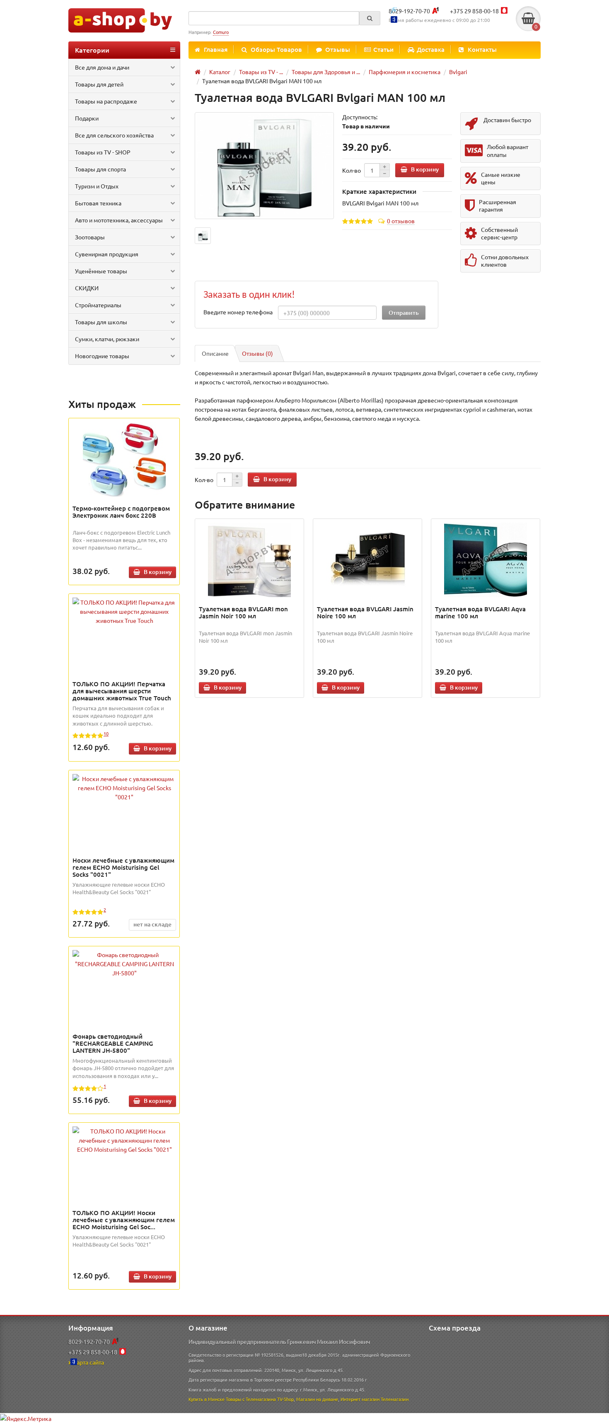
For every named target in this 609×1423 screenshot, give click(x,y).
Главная (215, 49)
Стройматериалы (98, 305)
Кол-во (351, 170)
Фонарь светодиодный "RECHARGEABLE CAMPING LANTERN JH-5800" (112, 1043)
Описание (215, 353)
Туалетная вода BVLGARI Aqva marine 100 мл (480, 612)
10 (106, 733)
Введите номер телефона (238, 312)
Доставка (431, 49)
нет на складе (152, 924)
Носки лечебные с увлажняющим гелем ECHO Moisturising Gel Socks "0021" (123, 867)
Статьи (383, 49)
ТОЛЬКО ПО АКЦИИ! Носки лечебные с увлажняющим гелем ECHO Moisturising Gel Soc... (123, 1219)
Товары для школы (101, 322)
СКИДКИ (87, 288)
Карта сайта (88, 1362)
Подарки (87, 118)
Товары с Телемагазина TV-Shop (260, 1399)
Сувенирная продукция (106, 254)
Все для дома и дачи (102, 67)
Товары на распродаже (106, 101)
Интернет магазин (360, 1399)
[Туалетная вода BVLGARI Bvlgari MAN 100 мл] (264, 165)
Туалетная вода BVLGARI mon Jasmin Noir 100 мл (243, 612)
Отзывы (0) (257, 353)
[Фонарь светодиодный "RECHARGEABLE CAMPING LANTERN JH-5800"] (124, 963)
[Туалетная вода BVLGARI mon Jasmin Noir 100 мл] (249, 560)
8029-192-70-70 (409, 10)
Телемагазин (394, 1399)
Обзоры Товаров (276, 49)
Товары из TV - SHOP (102, 152)
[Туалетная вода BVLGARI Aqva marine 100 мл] (485, 560)
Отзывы (337, 49)
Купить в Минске (206, 1399)
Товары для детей (99, 84)
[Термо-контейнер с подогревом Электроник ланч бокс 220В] (124, 459)
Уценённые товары (101, 271)
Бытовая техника (98, 203)
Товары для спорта (100, 169)
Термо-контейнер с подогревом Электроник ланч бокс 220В (121, 511)
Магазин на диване (317, 1399)
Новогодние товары (102, 355)
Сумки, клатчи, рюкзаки (107, 338)
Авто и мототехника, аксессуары (119, 220)
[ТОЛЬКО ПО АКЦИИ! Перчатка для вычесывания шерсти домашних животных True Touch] (124, 611)
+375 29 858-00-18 (474, 10)
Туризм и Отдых (96, 186)
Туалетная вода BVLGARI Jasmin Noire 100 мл (365, 612)
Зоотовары (90, 237)
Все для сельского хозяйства (114, 135)
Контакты (482, 49)
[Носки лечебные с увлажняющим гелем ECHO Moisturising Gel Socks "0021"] (124, 787)
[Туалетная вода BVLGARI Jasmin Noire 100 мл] (367, 560)
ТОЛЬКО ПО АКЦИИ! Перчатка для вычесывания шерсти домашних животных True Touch (121, 691)
